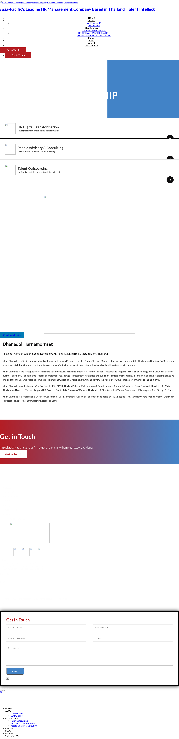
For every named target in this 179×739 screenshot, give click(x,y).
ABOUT (9, 710)
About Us (10, 491)
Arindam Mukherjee (15, 518)
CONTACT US (91, 45)
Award (91, 43)
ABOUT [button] (91, 20)
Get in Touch (13, 50)
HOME (91, 18)
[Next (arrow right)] (3, 690)
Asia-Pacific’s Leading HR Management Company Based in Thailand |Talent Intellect (77, 9)
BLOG (91, 40)
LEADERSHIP (94, 25)
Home (8, 487)
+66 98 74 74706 (8, 576)
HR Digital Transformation (94, 33)
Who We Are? (94, 23)
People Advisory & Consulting (94, 35)
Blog (7, 505)
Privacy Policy (61, 598)
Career (91, 38)
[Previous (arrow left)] (1, 690)
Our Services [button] (91, 28)
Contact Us (11, 509)
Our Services (11, 496)
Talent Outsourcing (94, 30)
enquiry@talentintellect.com (14, 585)
